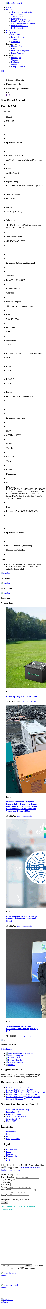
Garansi (14, 60)
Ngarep (9, 7)
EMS (8, 95)
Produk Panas (6, 1170)
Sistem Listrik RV (13, 1119)
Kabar (8, 30)
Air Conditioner (17, 16)
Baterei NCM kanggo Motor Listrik (20, 1099)
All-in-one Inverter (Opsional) (23, 23)
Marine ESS (11, 1121)
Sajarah (14, 39)
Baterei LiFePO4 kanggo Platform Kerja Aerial (25, 1092)
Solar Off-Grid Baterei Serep (17, 1110)
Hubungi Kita (16, 46)
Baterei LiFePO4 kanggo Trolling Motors (23, 1097)
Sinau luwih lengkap (28, 701)
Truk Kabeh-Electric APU (16, 1116)
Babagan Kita (11, 32)
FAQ (8, 1136)
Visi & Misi (16, 35)
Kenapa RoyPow (18, 37)
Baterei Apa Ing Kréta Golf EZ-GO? (22, 696)
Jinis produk (6, 1190)
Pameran (9, 1154)
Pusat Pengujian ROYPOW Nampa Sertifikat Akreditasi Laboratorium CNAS (21, 918)
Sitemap (17, 1170)
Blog (8, 1158)
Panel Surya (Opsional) (20, 21)
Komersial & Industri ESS (16, 1114)
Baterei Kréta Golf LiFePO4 (17, 1087)
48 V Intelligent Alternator (21, 12)
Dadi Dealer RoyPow (20, 51)
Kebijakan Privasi (18, 67)
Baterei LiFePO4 (18, 14)
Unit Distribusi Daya (19, 26)
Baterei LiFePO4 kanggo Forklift (19, 1090)
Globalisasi (15, 42)
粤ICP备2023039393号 (30, 1167)
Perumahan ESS (12, 1112)
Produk (9, 10)
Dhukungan (16, 57)
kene (11, 1209)
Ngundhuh (15, 64)
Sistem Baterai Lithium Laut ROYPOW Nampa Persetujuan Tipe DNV (22, 1028)
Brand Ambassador (19, 53)
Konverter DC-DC (18, 19)
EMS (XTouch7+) (18, 28)
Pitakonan (15, 62)
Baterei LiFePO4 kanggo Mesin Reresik (22, 1094)
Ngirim (4, 1202)
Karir (13, 48)
